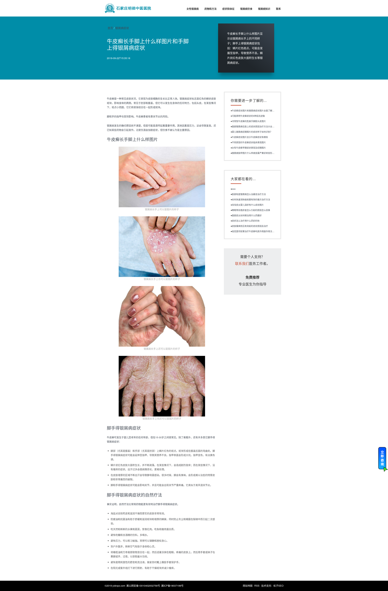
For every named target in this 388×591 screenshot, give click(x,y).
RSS (256, 585)
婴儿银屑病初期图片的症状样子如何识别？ (252, 131)
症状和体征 (228, 8)
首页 (110, 28)
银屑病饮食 (246, 8)
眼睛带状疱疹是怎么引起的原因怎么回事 (251, 209)
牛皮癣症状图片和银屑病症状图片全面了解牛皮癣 (255, 110)
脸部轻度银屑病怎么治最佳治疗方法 (249, 194)
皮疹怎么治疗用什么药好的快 (245, 220)
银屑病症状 (122, 28)
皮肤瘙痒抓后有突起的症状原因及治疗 (250, 225)
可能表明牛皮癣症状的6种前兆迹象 (248, 115)
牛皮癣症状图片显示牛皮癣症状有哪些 (250, 136)
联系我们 (242, 263)
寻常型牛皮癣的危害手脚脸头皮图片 (249, 121)
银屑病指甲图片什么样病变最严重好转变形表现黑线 (256, 152)
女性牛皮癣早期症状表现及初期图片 (249, 147)
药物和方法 (210, 8)
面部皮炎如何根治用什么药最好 (247, 215)
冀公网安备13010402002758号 (143, 585)
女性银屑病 (193, 8)
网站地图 (248, 585)
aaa (234, 188)
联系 (278, 8)
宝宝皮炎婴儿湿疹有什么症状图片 (248, 204)
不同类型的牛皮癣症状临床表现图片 (249, 142)
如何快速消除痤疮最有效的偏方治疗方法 (251, 199)
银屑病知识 (264, 8)
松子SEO (278, 585)
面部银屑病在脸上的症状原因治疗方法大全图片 (254, 126)
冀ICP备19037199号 (172, 585)
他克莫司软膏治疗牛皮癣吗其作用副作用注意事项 (255, 231)
